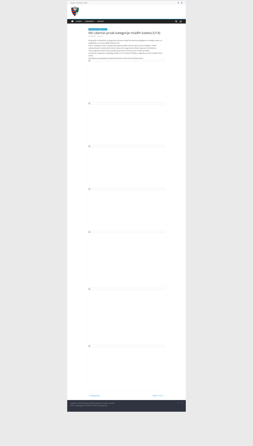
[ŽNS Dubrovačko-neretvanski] (72, 21)
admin (101, 36)
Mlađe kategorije (94, 29)
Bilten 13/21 (159, 395)
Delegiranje (94, 395)
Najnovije (103, 29)
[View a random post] (180, 21)
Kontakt (100, 21)
